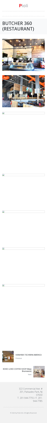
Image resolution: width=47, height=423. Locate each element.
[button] (23, 13)
